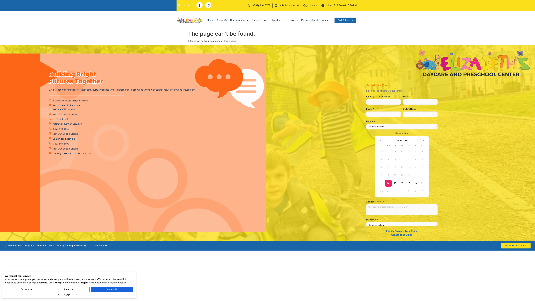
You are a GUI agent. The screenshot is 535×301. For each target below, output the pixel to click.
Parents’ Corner (260, 20)
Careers (294, 20)
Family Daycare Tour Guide (402, 231)
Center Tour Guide (402, 235)
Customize (26, 289)
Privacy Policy (64, 245)
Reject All (69, 289)
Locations (277, 20)
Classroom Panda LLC (98, 245)
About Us (222, 20)
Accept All (112, 289)
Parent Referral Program (314, 20)
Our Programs (237, 20)
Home (210, 20)
